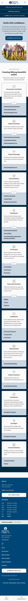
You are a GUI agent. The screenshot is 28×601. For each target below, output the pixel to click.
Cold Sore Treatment (9, 196)
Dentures (6, 305)
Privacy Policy (5, 582)
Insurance (4, 565)
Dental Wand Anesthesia (10, 363)
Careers (18, 582)
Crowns (6, 302)
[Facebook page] (3, 544)
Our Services (5, 551)
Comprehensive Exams (10, 109)
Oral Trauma (7, 270)
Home (3, 547)
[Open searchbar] (24, 2)
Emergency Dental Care (10, 202)
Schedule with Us (14, 38)
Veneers (6, 463)
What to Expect (6, 558)
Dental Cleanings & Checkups (12, 106)
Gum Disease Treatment (10, 230)
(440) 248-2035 (16, 11)
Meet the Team (5, 554)
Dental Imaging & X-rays (10, 112)
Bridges (6, 299)
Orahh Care (23, 582)
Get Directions (14, 495)
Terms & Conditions (13, 582)
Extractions (7, 273)
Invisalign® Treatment (10, 412)
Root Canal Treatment (10, 331)
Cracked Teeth (8, 199)
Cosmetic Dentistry (9, 460)
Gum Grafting (7, 233)
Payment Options (6, 562)
